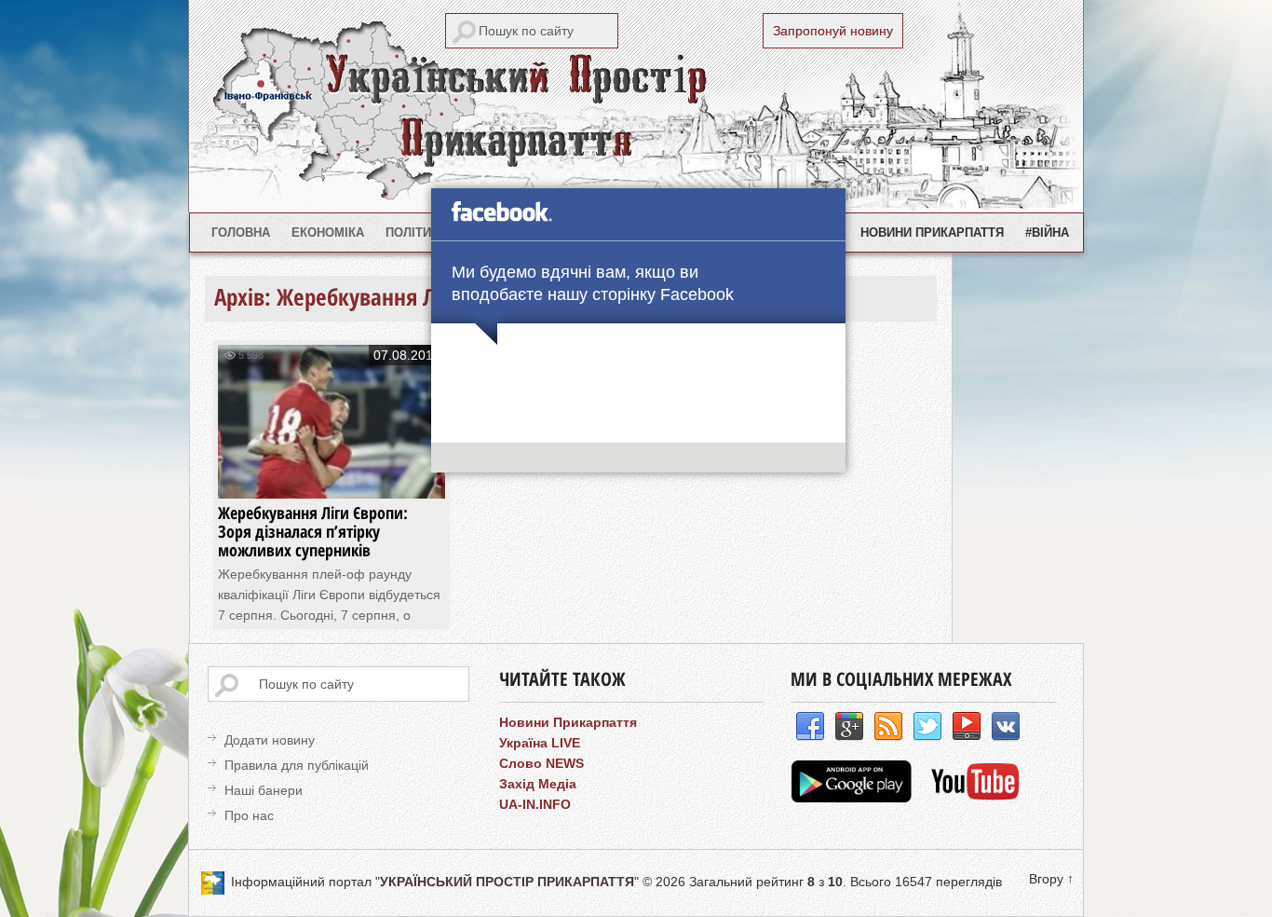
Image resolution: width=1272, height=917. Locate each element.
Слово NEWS (541, 763)
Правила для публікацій (296, 765)
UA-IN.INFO (535, 804)
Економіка (327, 233)
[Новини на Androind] (853, 797)
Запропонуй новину (833, 30)
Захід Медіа (537, 783)
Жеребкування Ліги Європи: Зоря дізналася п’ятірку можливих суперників (313, 531)
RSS (888, 727)
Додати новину (269, 739)
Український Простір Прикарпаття (636, 106)
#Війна (1047, 233)
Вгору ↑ (1051, 878)
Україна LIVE (539, 742)
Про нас (249, 815)
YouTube (966, 727)
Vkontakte (1006, 727)
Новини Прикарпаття (932, 233)
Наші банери (263, 790)
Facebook (810, 727)
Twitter (927, 727)
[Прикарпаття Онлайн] (975, 797)
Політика (416, 233)
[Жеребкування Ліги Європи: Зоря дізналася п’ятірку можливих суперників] (331, 480)
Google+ (849, 727)
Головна (240, 233)
